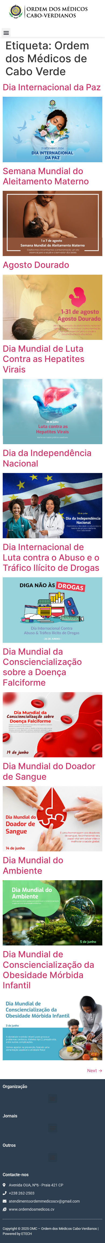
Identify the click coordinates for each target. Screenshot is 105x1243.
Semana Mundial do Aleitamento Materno (46, 176)
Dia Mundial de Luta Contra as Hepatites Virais (44, 359)
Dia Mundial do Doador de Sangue (49, 771)
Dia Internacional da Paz (52, 87)
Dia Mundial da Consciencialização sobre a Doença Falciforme (42, 667)
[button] (6, 32)
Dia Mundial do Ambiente (33, 865)
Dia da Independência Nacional (47, 458)
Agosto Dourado (36, 265)
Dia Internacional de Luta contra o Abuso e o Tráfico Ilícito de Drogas (51, 557)
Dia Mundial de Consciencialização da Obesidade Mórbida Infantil (48, 969)
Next (94, 1070)
